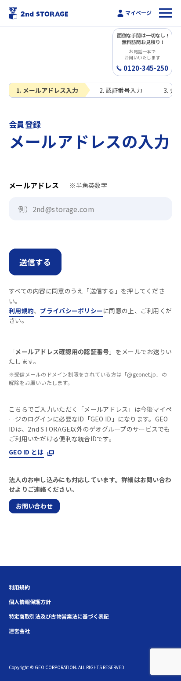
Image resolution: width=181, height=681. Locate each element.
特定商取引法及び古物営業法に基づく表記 (59, 616)
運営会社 (19, 630)
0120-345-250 (145, 68)
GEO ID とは (26, 451)
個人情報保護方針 (30, 601)
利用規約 (21, 310)
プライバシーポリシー (71, 310)
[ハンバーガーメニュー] (165, 13)
